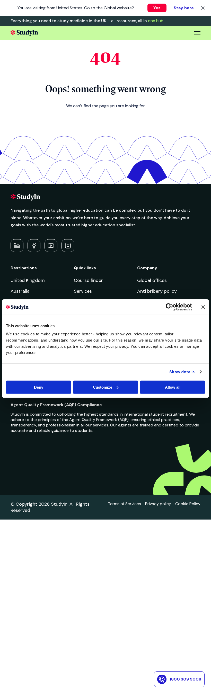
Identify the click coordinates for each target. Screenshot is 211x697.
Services (83, 291)
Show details (182, 371)
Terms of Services (124, 503)
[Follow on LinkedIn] (17, 245)
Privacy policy (158, 503)
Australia (20, 291)
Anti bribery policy (157, 291)
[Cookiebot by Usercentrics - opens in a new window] (169, 307)
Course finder (88, 280)
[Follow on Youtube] (51, 245)
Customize (102, 387)
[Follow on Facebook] (34, 245)
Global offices (152, 280)
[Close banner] (203, 307)
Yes (157, 8)
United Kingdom (28, 280)
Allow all (172, 387)
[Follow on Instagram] (67, 245)
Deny (38, 387)
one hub (155, 20)
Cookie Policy (187, 503)
